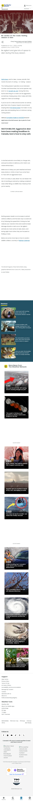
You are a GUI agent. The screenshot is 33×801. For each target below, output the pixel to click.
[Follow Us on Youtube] (12, 735)
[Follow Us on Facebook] (4, 735)
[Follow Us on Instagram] (8, 735)
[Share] (2, 42)
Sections (26, 9)
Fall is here (4, 79)
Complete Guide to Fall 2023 (15, 118)
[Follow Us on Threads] (20, 735)
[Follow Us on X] (24, 735)
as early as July (13, 91)
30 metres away (15, 108)
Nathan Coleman (24, 240)
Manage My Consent (7, 689)
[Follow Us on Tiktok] (16, 735)
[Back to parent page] (5, 7)
